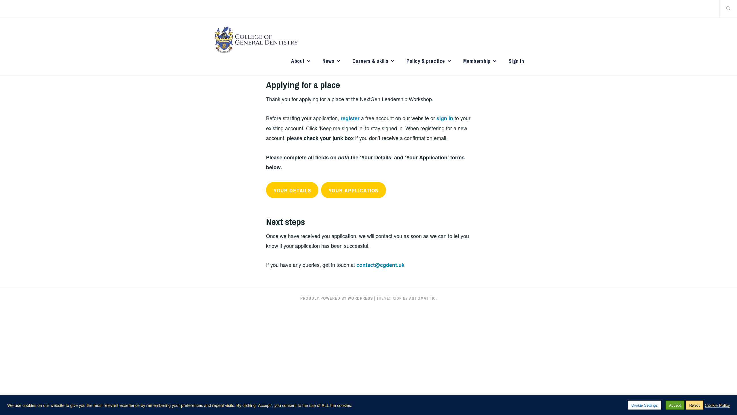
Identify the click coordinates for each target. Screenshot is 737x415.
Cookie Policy (717, 405)
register (350, 118)
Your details (292, 190)
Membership (477, 61)
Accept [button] (675, 405)
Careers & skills (370, 61)
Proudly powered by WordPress (336, 298)
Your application (353, 190)
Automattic (422, 298)
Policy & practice (426, 61)
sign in (444, 118)
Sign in (516, 61)
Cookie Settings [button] (644, 405)
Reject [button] (694, 405)
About (298, 61)
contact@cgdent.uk (380, 265)
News (328, 61)
